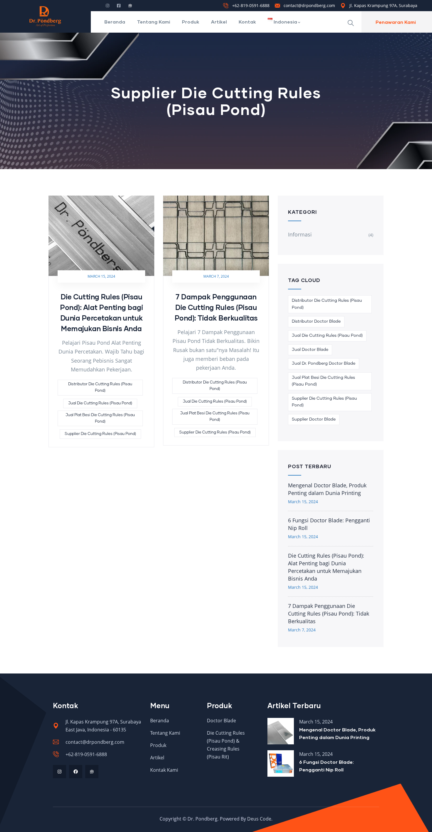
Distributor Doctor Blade (316, 321)
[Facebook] (75, 771)
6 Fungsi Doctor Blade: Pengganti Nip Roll (329, 524)
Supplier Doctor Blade (314, 419)
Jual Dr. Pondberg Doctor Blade (323, 363)
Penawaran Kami (396, 22)
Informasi (300, 234)
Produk (190, 21)
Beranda (114, 21)
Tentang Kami (153, 21)
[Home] (45, 16)
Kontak (247, 21)
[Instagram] (59, 771)
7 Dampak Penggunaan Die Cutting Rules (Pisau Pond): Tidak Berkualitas (216, 307)
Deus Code (259, 819)
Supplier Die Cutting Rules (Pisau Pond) (100, 434)
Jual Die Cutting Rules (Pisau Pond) (100, 403)
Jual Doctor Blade (310, 350)
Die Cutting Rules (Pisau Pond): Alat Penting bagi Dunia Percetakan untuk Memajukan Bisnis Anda (326, 567)
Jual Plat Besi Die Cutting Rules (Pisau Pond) (100, 418)
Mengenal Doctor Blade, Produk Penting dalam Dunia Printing (327, 489)
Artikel (219, 21)
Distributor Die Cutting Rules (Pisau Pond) (100, 387)
